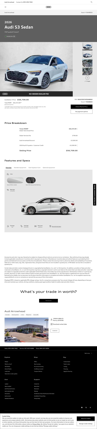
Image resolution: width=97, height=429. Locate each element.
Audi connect (8, 396)
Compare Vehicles (38, 371)
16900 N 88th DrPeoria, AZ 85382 (58, 319)
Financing (66, 369)
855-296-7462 (28, 2)
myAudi (6, 383)
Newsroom (36, 388)
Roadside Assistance (9, 398)
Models (6, 361)
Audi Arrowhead (9, 2)
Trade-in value (67, 364)
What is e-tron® (8, 364)
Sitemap (36, 391)
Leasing (65, 366)
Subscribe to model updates (11, 373)
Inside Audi (7, 371)
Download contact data (60, 324)
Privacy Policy (37, 398)
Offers (35, 361)
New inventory (37, 364)
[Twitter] (86, 407)
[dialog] (48, 421)
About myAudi (8, 386)
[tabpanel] (48, 201)
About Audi (36, 386)
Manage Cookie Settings (85, 423)
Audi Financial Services (10, 388)
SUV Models (7, 366)
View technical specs (56, 226)
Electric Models (8, 369)
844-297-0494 (44, 348)
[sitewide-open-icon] (91, 2)
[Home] (48, 7)
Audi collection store (9, 391)
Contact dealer (67, 361)
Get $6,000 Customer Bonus (94, 195)
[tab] (9, 167)
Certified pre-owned (38, 369)
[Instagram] (90, 407)
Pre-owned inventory (38, 366)
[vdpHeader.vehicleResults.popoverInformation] (14, 36)
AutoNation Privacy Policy (39, 396)
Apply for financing (68, 371)
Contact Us (36, 383)
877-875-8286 (29, 348)
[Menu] (6, 7)
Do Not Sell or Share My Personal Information (44, 393)
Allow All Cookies (85, 418)
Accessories (7, 393)
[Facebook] (82, 407)
